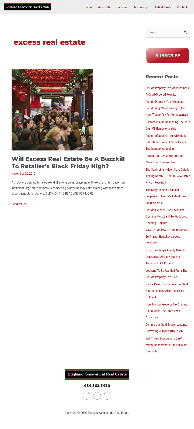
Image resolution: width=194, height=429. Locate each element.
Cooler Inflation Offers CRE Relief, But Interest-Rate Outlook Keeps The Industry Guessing (167, 142)
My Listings (141, 7)
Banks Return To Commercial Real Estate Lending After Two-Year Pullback (167, 290)
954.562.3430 (97, 386)
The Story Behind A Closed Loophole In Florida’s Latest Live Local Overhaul (166, 196)
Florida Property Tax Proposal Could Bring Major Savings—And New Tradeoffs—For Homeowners (167, 108)
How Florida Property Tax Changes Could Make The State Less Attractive (167, 310)
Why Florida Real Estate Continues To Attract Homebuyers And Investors (167, 236)
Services (122, 7)
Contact (182, 7)
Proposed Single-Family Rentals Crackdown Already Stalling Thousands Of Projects (165, 256)
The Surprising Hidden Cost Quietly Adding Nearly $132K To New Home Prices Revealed (168, 176)
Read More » (19, 203)
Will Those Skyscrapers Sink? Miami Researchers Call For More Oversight (166, 344)
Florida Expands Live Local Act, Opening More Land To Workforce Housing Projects (166, 216)
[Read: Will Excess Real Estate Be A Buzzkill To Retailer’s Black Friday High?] (52, 109)
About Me (104, 7)
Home (88, 7)
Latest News (163, 7)
